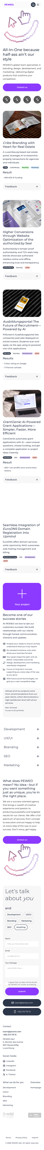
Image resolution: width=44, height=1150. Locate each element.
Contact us (22, 87)
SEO (9, 927)
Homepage (35, 1087)
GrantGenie (7, 457)
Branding (11, 921)
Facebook (10, 1070)
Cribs (5, 167)
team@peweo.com (12, 1032)
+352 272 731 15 (9, 1035)
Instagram (11, 1065)
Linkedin (10, 1061)
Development (14, 914)
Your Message (11, 963)
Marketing (26, 921)
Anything (20, 927)
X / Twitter (11, 1074)
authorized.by (8, 267)
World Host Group (10, 557)
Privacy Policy (21, 1138)
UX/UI (28, 914)
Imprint (35, 1138)
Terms (8, 1138)
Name (7, 939)
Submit (22, 991)
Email (7, 951)
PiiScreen (7, 353)
